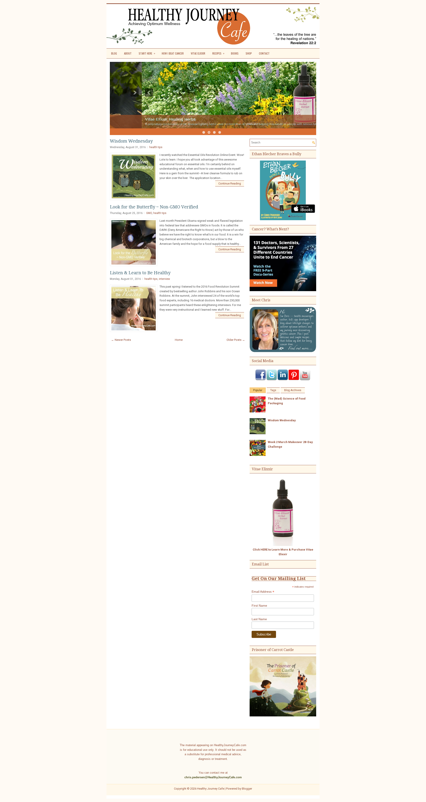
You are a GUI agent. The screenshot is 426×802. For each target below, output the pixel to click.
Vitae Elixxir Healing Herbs (138, 119)
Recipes (218, 53)
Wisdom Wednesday (131, 141)
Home (179, 339)
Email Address (263, 592)
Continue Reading (229, 183)
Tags (273, 390)
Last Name (259, 619)
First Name (259, 605)
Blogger (247, 788)
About (128, 53)
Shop (249, 53)
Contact (264, 53)
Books (235, 53)
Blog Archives (292, 390)
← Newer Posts (121, 339)
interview (164, 278)
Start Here (147, 53)
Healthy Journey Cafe (210, 788)
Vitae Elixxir (198, 53)
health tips (155, 147)
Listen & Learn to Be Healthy (140, 273)
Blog (114, 53)
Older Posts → (236, 339)
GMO (149, 213)
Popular (257, 390)
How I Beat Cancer (173, 53)
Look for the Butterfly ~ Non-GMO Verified (154, 207)
